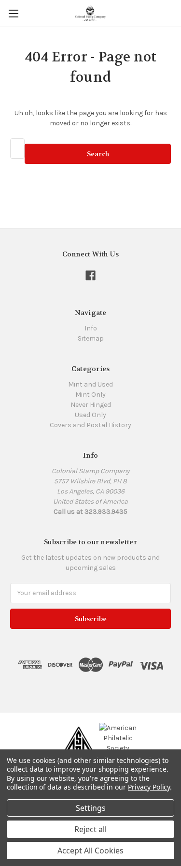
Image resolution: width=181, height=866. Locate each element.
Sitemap (91, 338)
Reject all (90, 829)
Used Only (90, 415)
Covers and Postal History (90, 425)
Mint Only (90, 394)
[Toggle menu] (13, 13)
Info (90, 328)
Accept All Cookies (90, 850)
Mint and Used (90, 384)
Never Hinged (90, 405)
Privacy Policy (149, 786)
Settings (91, 808)
